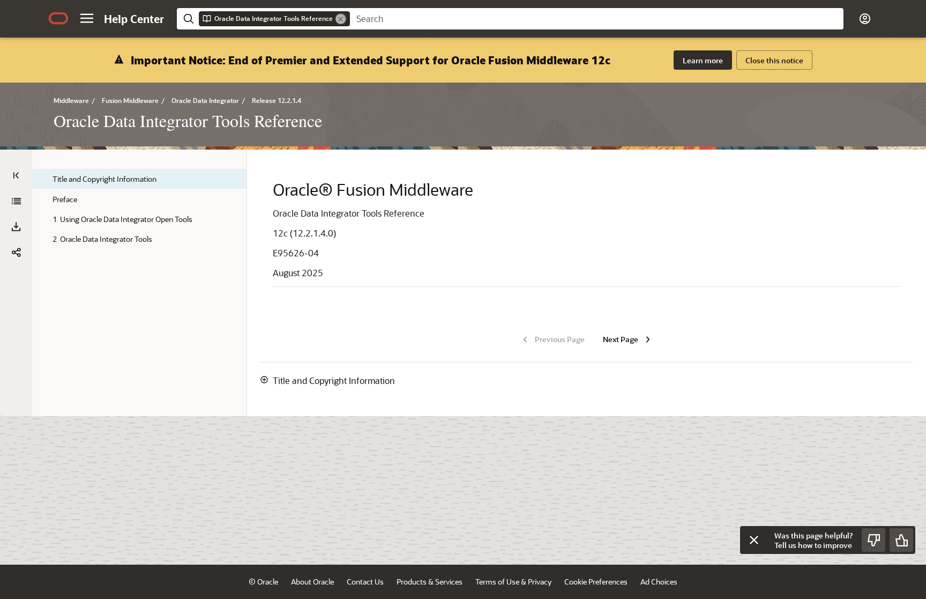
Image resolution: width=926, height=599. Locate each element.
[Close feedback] (754, 540)
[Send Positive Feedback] (901, 540)
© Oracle (263, 581)
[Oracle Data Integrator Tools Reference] (16, 201)
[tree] (139, 209)
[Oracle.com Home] (58, 18)
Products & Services (429, 581)
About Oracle (312, 581)
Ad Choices (658, 581)
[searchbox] (596, 18)
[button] (86, 18)
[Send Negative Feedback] (873, 540)
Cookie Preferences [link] (596, 581)
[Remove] (341, 19)
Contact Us (365, 581)
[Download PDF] (16, 226)
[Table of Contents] (16, 175)
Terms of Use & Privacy (513, 581)
